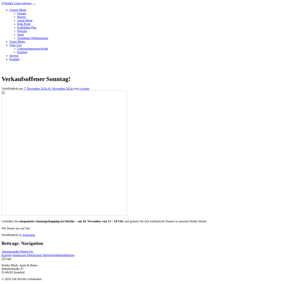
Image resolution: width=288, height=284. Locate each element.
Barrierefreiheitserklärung (58, 255)
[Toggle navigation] (33, 4)
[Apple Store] (12, 67)
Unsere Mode (17, 10)
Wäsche (22, 31)
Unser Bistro (17, 41)
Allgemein (28, 235)
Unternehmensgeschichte (32, 48)
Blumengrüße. (11, 251)
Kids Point (23, 24)
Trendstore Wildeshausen (32, 38)
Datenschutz (34, 255)
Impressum (19, 255)
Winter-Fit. (27, 251)
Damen (21, 13)
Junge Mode (25, 20)
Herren (21, 17)
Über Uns (15, 45)
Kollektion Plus (26, 27)
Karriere (22, 52)
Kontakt (14, 59)
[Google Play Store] (34, 67)
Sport (20, 34)
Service (14, 55)
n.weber (84, 88)
